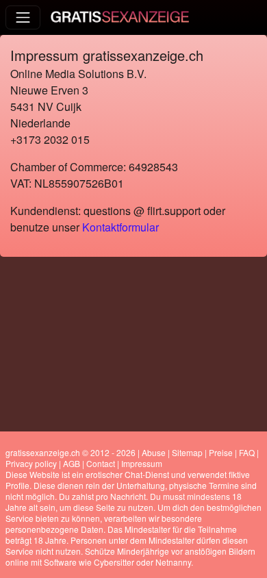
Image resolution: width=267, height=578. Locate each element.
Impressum (141, 463)
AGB (71, 463)
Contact (100, 463)
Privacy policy (31, 463)
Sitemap (187, 452)
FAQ (247, 452)
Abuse (154, 452)
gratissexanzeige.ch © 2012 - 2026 (70, 452)
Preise (221, 452)
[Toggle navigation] (22, 17)
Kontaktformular (120, 227)
